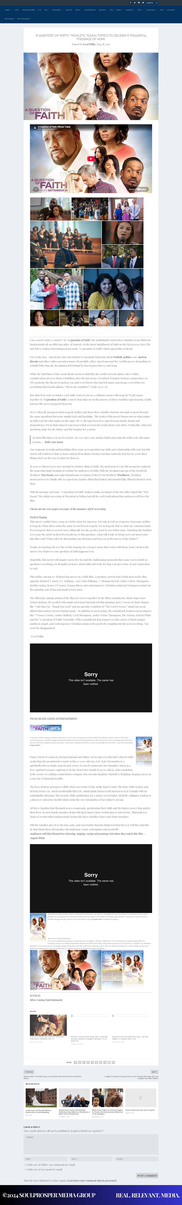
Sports (162, 10)
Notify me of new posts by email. (44, 1169)
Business (118, 10)
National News (150, 10)
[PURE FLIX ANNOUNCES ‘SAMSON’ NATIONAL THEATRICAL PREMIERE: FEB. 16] (49, 1025)
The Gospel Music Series (28, 10)
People (139, 10)
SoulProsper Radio (90, 10)
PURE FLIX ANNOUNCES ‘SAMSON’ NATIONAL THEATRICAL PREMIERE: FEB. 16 (47, 1038)
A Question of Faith (55, 399)
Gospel (17, 10)
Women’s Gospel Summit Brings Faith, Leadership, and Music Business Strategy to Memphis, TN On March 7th (89, 1039)
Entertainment (56, 10)
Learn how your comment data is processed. (92, 1180)
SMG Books (69, 10)
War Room (47, 475)
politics (127, 357)
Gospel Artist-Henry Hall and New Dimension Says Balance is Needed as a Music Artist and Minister (74, 1112)
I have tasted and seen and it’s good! (140, 1110)
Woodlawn (123, 475)
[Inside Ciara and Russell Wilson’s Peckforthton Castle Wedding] (41, 1097)
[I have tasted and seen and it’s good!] (140, 1097)
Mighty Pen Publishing (23, 19)
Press (111, 10)
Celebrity (7, 10)
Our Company (171, 10)
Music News (102, 10)
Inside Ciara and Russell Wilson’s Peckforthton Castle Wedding (38, 1111)
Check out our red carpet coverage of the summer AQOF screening (68, 509)
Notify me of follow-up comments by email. (50, 1164)
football (117, 357)
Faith (46, 10)
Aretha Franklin (9, 19)
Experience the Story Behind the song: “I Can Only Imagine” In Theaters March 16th (130, 1038)
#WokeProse (129, 10)
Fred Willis (89, 44)
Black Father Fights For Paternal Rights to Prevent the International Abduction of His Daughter (107, 1112)
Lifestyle (77, 10)
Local (39, 10)
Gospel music (97, 919)
